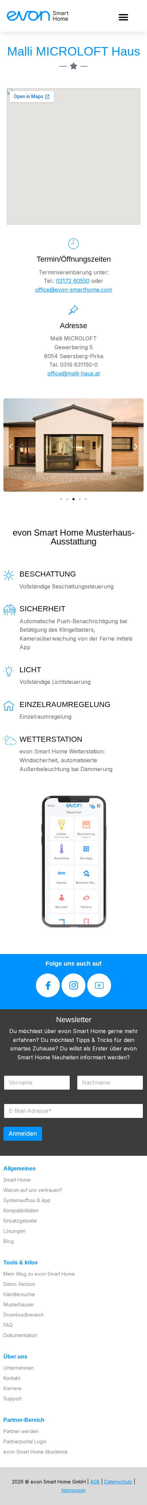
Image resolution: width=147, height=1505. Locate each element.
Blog (8, 1241)
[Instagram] (73, 985)
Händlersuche (19, 1294)
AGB (95, 1482)
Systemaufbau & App (27, 1200)
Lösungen (14, 1231)
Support (12, 1398)
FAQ (8, 1325)
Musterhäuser (18, 1304)
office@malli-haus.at (74, 373)
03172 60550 (73, 280)
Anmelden (23, 1133)
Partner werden (21, 1431)
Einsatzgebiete (20, 1221)
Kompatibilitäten (21, 1210)
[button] (123, 17)
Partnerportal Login (24, 1441)
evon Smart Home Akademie (35, 1452)
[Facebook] (48, 985)
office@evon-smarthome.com (73, 289)
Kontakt (11, 1378)
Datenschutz (118, 1482)
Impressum (73, 1490)
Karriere (12, 1388)
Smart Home (17, 1180)
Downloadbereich (23, 1315)
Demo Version (19, 1284)
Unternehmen (18, 1368)
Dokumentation (20, 1335)
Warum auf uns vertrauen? (32, 1190)
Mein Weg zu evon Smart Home (39, 1274)
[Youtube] (99, 985)
